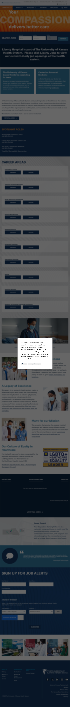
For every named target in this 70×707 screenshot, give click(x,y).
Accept (24, 364)
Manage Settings (34, 364)
